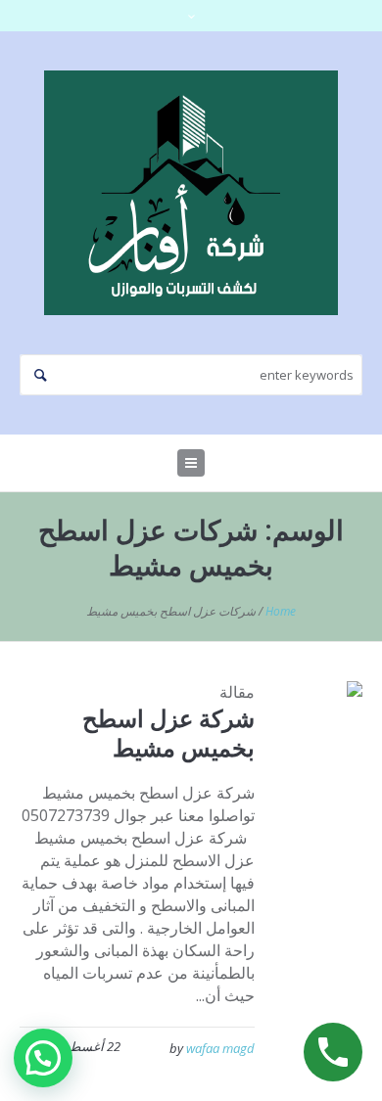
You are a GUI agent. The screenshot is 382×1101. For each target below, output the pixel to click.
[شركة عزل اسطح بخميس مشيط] (323, 720)
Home (280, 611)
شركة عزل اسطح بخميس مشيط (168, 732)
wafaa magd (220, 1048)
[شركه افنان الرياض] (191, 192)
